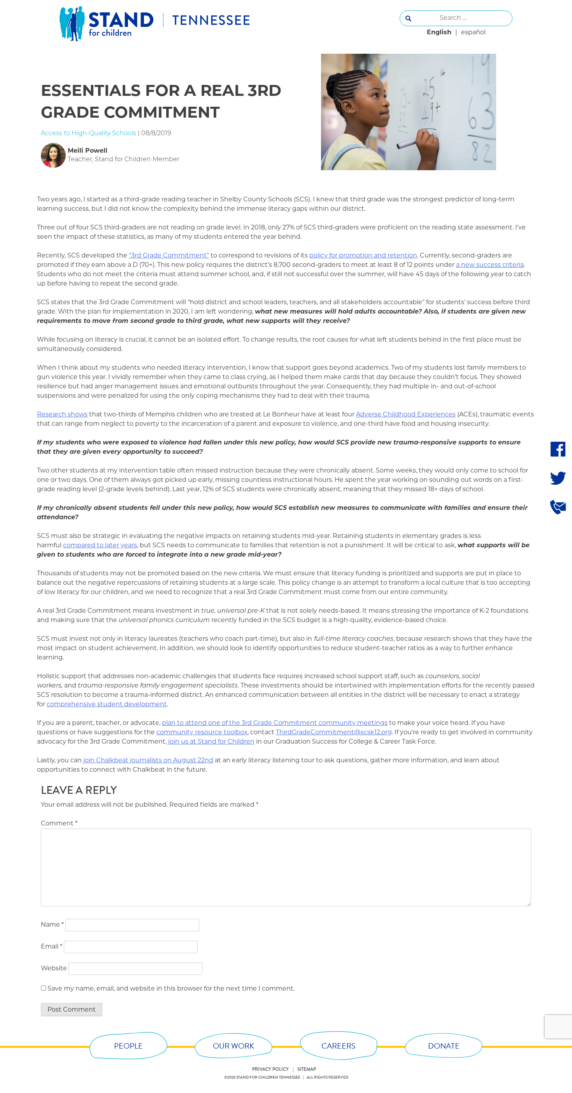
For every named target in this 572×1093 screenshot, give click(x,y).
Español (473, 33)
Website (54, 969)
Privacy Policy (270, 1069)
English (439, 33)
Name (52, 925)
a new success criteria (490, 265)
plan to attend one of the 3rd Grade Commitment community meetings (275, 723)
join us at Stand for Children (211, 742)
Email (51, 947)
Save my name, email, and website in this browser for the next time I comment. (171, 989)
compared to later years (100, 546)
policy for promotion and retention (363, 256)
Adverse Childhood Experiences (406, 415)
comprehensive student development (107, 705)
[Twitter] (558, 478)
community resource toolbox (201, 733)
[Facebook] (558, 449)
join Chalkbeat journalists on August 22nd (148, 761)
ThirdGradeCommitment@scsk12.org (334, 733)
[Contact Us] (558, 507)
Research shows (62, 415)
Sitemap (306, 1069)
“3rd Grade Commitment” (169, 256)
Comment (59, 824)
